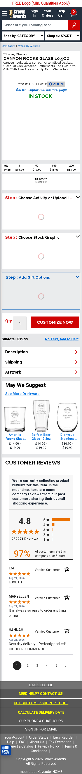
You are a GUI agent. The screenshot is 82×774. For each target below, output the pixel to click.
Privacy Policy (49, 746)
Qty (8, 320)
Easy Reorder (63, 737)
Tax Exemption (60, 742)
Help (10, 742)
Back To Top (41, 685)
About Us (37, 742)
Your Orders (48, 13)
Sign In (34, 13)
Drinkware (8, 45)
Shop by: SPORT (59, 36)
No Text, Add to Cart (62, 339)
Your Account (14, 737)
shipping (13, 362)
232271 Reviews (26, 539)
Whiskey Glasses (29, 45)
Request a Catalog (19, 746)
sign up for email (41, 729)
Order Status (38, 737)
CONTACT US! (51, 694)
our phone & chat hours (41, 721)
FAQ (22, 742)
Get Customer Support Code (41, 703)
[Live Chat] (5, 750)
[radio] (58, 519)
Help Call (61, 13)
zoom (58, 84)
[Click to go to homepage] (17, 13)
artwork (13, 372)
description (16, 352)
